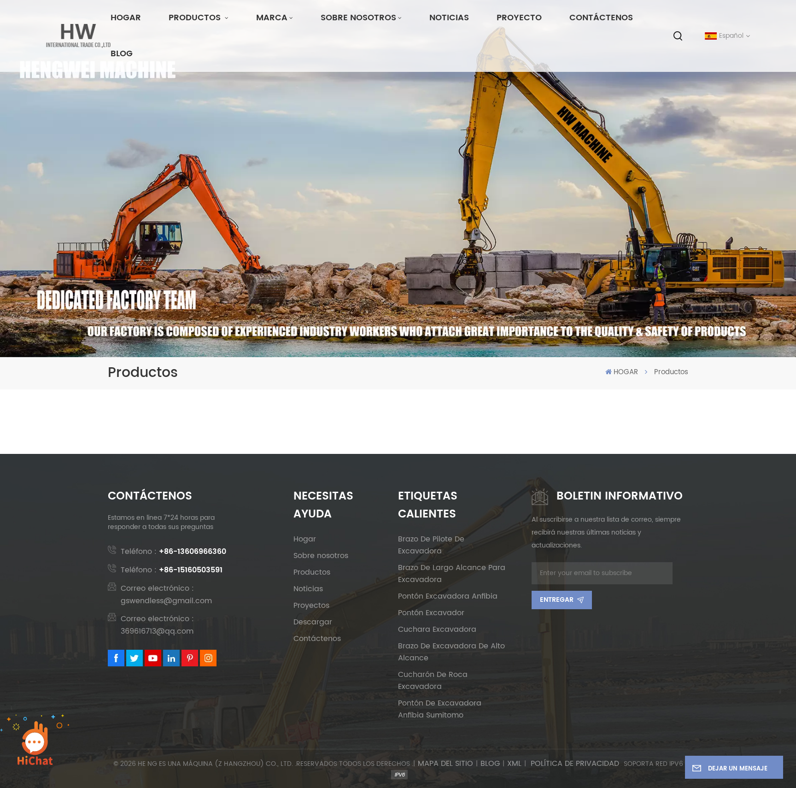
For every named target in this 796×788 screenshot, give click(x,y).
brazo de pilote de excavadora (431, 545)
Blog (122, 53)
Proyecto (519, 17)
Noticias (449, 17)
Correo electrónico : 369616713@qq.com (157, 625)
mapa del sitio (445, 764)
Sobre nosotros (358, 17)
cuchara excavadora (437, 629)
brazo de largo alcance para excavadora (451, 574)
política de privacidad (575, 764)
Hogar (304, 539)
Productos (196, 17)
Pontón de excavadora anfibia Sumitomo (439, 709)
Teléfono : (173, 552)
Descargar (312, 622)
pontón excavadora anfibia (448, 596)
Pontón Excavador (431, 613)
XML (514, 764)
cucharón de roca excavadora (433, 681)
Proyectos (311, 606)
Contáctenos (601, 17)
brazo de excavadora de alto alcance (451, 652)
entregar (557, 599)
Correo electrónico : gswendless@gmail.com (166, 594)
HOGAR (126, 17)
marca (271, 17)
